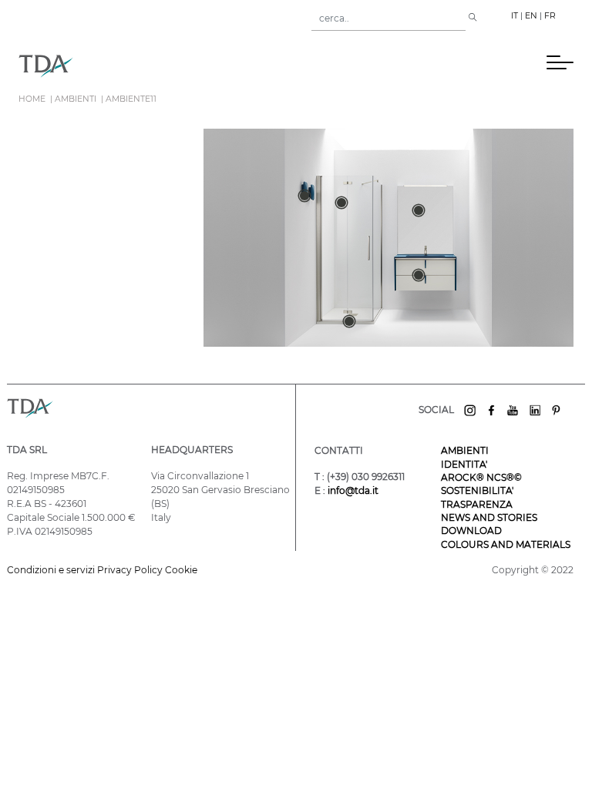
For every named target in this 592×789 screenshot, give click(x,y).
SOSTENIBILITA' (477, 490)
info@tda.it (353, 490)
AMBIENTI (465, 450)
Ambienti (75, 99)
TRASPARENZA (477, 504)
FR (550, 16)
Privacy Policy (130, 570)
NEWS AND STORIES (489, 517)
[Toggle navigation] (316, 65)
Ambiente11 (131, 99)
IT (514, 16)
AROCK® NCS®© (481, 477)
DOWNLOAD (471, 530)
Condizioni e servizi (52, 570)
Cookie (181, 570)
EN (531, 16)
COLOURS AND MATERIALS (505, 544)
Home (31, 99)
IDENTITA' (464, 464)
